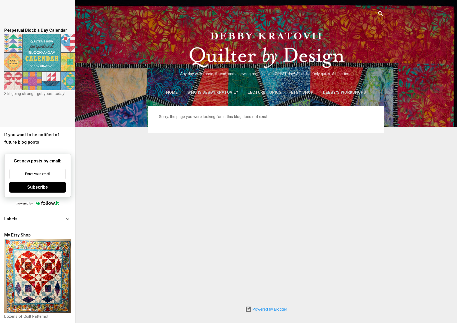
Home (172, 92)
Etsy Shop (302, 92)
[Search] (380, 14)
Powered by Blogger (269, 309)
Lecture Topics (264, 92)
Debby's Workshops (344, 92)
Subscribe (37, 187)
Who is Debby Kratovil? (212, 92)
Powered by (24, 203)
